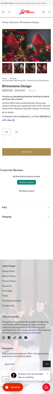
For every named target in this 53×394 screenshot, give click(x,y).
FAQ (4, 207)
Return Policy (9, 276)
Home (5, 22)
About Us (6, 286)
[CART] (49, 12)
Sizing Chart (8, 271)
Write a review (26, 182)
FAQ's (5, 295)
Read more (8, 112)
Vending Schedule (11, 300)
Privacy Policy (9, 281)
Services (14, 22)
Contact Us (7, 305)
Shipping (6, 216)
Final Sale (7, 290)
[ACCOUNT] (43, 12)
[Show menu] (4, 12)
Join (47, 364)
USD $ (6, 379)
